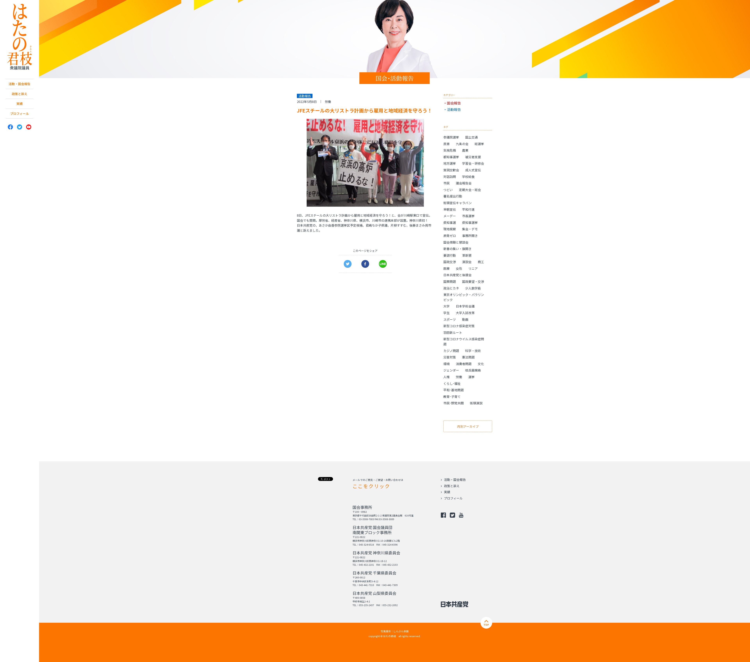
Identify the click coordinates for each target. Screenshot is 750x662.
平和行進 (468, 209)
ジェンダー (451, 370)
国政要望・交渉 (473, 281)
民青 (446, 143)
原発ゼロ (449, 235)
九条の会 (462, 143)
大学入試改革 (465, 312)
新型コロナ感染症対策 (459, 325)
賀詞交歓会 (451, 170)
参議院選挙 (451, 137)
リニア (473, 268)
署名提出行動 (452, 196)
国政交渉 (449, 261)
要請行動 (449, 255)
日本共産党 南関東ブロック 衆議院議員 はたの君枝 (19, 37)
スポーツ (449, 319)
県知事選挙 (470, 222)
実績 (19, 103)
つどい (448, 189)
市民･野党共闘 (453, 403)
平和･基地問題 (453, 390)
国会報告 (454, 102)
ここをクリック (371, 486)
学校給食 (468, 176)
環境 (446, 363)
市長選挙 (468, 216)
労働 (328, 101)
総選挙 (479, 143)
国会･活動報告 (395, 78)
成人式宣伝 (473, 170)
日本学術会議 (465, 306)
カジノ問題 (451, 350)
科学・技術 (473, 350)
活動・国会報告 (19, 83)
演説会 (466, 261)
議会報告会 (463, 183)
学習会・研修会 (473, 163)
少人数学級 (473, 288)
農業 (465, 150)
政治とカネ (451, 288)
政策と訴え (19, 93)
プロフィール (19, 113)
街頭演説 (476, 403)
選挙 (471, 376)
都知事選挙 (451, 157)
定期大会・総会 (470, 189)
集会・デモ (470, 229)
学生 (446, 312)
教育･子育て (452, 396)
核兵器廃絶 (473, 370)
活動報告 (454, 109)
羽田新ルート (452, 332)
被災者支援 (473, 157)
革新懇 (466, 255)
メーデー (449, 216)
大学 (446, 306)
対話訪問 (449, 176)
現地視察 (449, 229)
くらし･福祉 (452, 383)
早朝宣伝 (449, 209)
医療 (446, 268)
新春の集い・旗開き (457, 248)
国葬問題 (449, 281)
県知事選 (449, 222)
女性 (459, 268)
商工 (481, 261)
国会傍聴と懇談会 (455, 242)
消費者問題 (463, 363)
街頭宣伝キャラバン (457, 202)
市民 (446, 183)
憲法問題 (468, 357)
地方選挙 (449, 163)
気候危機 (449, 150)
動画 (465, 319)
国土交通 (471, 137)
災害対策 (449, 357)
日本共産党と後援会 (457, 274)
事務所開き (470, 235)
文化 (481, 363)
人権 (446, 376)
